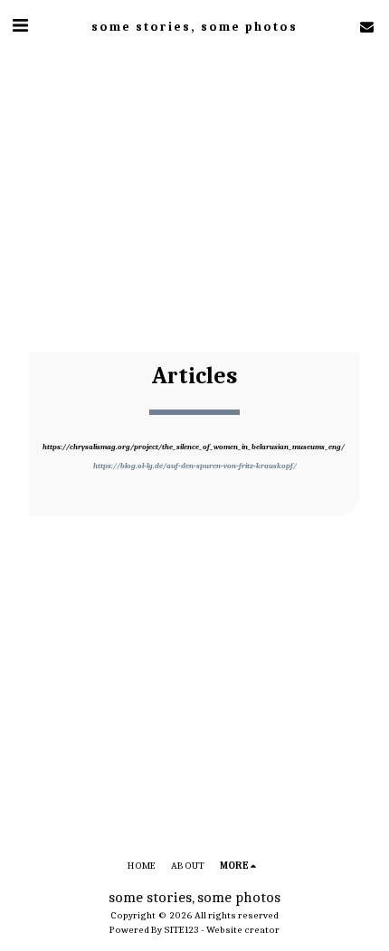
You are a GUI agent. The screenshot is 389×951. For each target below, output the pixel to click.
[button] (20, 25)
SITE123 (181, 930)
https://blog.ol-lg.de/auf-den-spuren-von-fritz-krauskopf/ (195, 465)
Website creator (243, 930)
